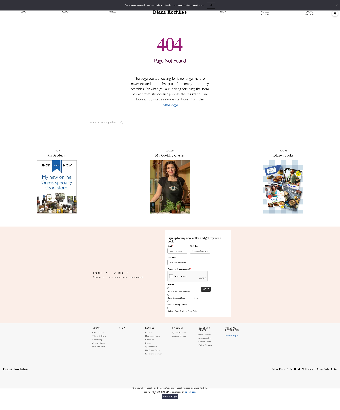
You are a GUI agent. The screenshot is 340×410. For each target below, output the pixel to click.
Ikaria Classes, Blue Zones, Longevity (183, 298)
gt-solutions (190, 392)
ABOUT (96, 328)
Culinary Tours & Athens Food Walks (182, 311)
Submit (206, 289)
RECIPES (149, 328)
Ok (211, 5)
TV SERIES (177, 328)
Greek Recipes (232, 336)
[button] (335, 13)
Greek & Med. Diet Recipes (178, 291)
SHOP (122, 328)
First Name (194, 246)
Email (170, 246)
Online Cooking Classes (177, 304)
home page (170, 105)
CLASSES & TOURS (204, 329)
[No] (336, 5)
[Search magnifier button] (122, 122)
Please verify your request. (179, 269)
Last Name (172, 257)
